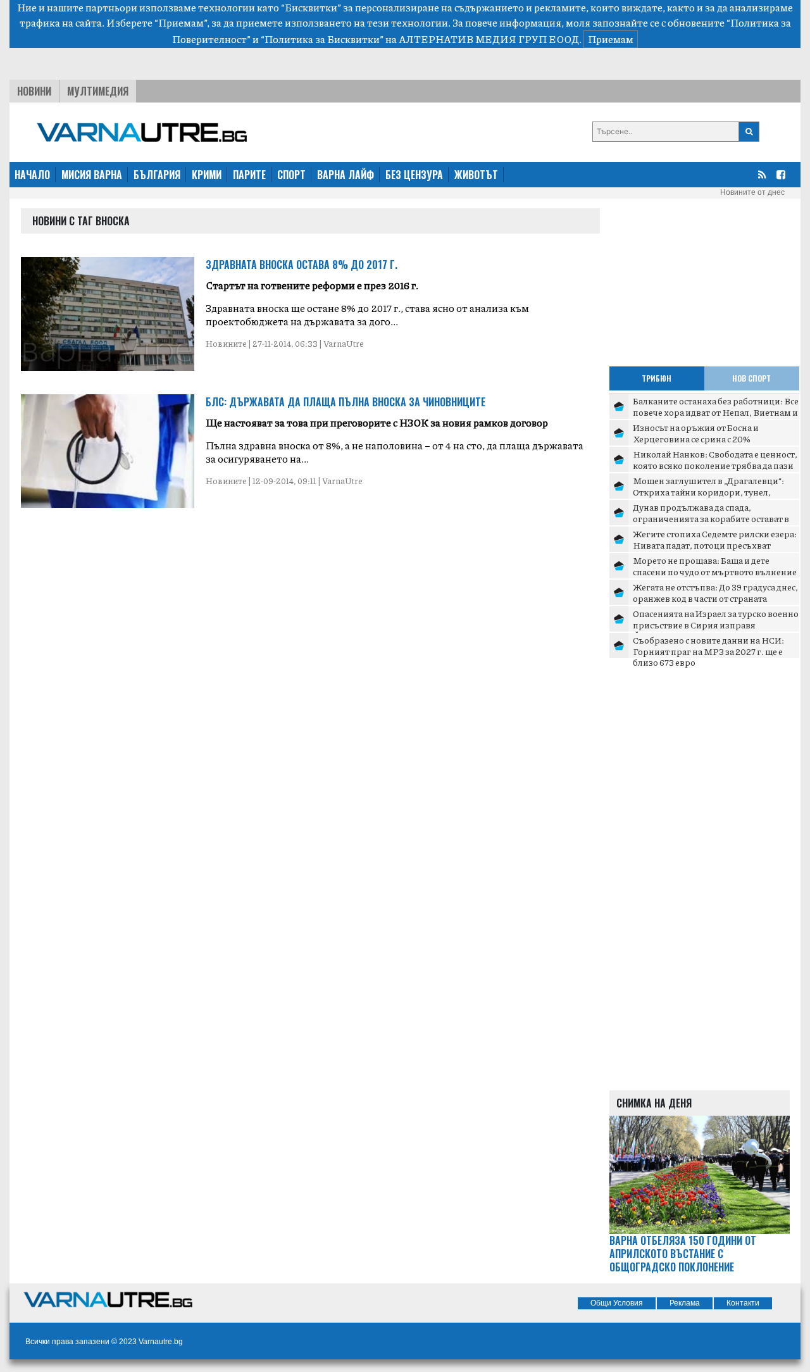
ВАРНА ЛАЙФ (345, 174)
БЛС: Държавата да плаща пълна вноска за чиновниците (345, 401)
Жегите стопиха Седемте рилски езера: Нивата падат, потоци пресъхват (715, 539)
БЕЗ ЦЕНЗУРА (414, 174)
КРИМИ (206, 174)
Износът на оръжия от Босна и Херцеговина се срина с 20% (696, 433)
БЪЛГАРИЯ (157, 174)
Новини (34, 91)
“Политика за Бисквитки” (322, 39)
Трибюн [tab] (656, 378)
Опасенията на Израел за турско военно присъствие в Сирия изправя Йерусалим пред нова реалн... (716, 624)
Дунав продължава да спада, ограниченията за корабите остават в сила (711, 518)
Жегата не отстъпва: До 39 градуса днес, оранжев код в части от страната (715, 592)
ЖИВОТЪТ (476, 174)
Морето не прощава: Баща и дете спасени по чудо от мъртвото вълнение (715, 566)
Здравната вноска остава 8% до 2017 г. (301, 264)
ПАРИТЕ (249, 174)
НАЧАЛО (32, 174)
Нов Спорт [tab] (751, 378)
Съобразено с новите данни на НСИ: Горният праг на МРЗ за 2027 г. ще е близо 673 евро (708, 650)
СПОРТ (291, 174)
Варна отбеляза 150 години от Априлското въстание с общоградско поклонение (682, 1253)
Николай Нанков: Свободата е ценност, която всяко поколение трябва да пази (715, 459)
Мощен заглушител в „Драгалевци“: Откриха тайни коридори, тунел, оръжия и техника (708, 491)
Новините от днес (752, 192)
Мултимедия (97, 91)
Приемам (610, 39)
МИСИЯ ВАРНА (91, 174)
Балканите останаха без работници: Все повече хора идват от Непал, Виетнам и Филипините (716, 411)
